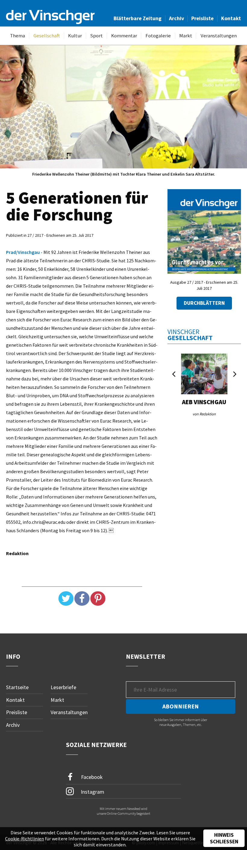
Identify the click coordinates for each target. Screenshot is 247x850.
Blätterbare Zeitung (137, 18)
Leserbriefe (63, 687)
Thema (17, 36)
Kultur (75, 36)
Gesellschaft (46, 36)
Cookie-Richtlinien (24, 839)
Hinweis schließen (224, 838)
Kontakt (231, 18)
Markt (185, 36)
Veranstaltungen (219, 36)
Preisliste (202, 18)
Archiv (176, 18)
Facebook (91, 776)
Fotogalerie (158, 36)
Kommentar (124, 36)
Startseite (17, 687)
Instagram (92, 791)
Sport (96, 36)
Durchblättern (204, 303)
